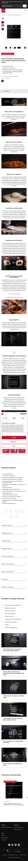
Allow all (14, 437)
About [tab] (23, 418)
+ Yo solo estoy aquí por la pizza (14, 297)
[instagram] (12, 844)
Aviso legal (4, 854)
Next (22, 48)
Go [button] (24, 6)
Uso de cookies (22, 854)
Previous (0, 797)
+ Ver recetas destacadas (14, 293)
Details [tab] (14, 418)
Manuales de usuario (19, 827)
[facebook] (9, 844)
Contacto (3, 839)
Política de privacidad (13, 854)
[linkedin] (19, 844)
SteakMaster (7, 801)
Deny (14, 446)
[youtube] (15, 844)
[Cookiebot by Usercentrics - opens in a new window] (20, 414)
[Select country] (22, 10)
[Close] (26, 1)
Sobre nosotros (5, 837)
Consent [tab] (5, 418)
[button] (12, 5)
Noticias (3, 835)
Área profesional (18, 829)
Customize (13, 441)
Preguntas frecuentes (6, 827)
